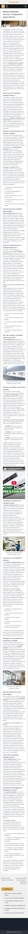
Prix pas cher (14, 2)
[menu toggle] (7, 6)
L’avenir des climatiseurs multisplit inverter (14, 913)
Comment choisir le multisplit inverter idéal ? (15, 898)
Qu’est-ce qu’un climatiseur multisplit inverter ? (13, 894)
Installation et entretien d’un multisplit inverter (15, 905)
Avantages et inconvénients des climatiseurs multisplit (15, 909)
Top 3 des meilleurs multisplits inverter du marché (14, 901)
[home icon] (3, 6)
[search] (25, 6)
